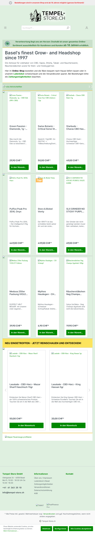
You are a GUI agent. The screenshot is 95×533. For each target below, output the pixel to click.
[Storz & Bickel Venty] (47, 189)
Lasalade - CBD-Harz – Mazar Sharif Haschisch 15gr (25, 385)
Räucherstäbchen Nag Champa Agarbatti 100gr (75, 293)
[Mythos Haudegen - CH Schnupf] (47, 271)
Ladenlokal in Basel (42, 481)
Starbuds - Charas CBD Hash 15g (75, 127)
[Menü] (5, 27)
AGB (36, 493)
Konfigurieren (60, 529)
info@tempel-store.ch (13, 492)
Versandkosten (49, 514)
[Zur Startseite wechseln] (47, 15)
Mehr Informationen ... (10, 531)
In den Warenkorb (19, 167)
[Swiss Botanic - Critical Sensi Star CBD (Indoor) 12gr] (47, 106)
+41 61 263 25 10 (12, 487)
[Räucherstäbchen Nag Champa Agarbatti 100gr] (75, 271)
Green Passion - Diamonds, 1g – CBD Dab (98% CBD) (18, 127)
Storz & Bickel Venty (45, 210)
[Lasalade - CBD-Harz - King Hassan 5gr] (68, 364)
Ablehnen (46, 529)
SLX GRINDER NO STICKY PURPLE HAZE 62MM (75, 210)
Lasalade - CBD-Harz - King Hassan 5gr (66, 385)
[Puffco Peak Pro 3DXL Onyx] (19, 189)
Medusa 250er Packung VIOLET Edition (18, 293)
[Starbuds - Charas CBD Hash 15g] (75, 106)
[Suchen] (68, 27)
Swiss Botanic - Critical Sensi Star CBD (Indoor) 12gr (47, 127)
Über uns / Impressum (43, 478)
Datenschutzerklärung (43, 490)
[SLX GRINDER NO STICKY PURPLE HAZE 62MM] (75, 189)
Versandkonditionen (42, 487)
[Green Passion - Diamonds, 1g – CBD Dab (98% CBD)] (19, 106)
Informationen (41, 474)
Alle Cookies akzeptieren (81, 529)
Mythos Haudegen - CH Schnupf (46, 293)
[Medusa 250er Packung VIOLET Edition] (19, 271)
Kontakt (69, 474)
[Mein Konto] (87, 27)
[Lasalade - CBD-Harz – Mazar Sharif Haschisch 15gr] (27, 364)
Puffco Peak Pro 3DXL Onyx (18, 210)
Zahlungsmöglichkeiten (43, 484)
